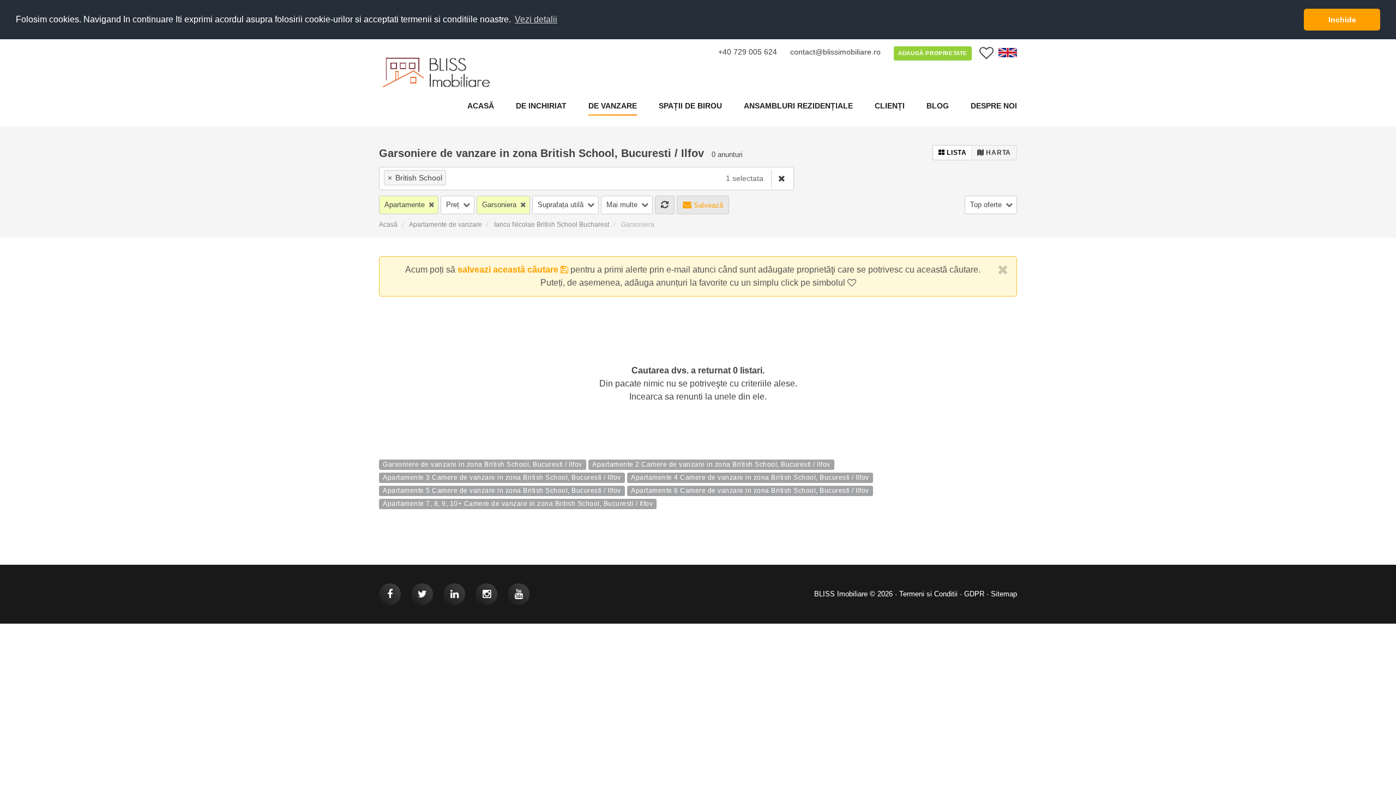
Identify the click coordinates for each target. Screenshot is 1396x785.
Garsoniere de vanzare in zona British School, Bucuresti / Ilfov (482, 465)
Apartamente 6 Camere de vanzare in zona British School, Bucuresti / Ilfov (750, 491)
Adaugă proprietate (932, 53)
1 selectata (744, 178)
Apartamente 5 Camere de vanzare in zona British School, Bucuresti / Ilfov (502, 491)
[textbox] (511, 177)
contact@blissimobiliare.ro (835, 51)
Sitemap (1004, 594)
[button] (408, 205)
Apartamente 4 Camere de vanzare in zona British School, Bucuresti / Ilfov (750, 478)
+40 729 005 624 (747, 51)
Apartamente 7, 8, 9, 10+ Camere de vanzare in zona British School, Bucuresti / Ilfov (518, 504)
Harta (997, 152)
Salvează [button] (707, 205)
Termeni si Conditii (928, 594)
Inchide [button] (1342, 19)
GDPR (974, 594)
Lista (956, 152)
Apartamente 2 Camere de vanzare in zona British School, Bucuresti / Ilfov (711, 465)
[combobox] (548, 178)
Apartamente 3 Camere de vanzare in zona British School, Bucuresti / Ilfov (502, 478)
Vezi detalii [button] (536, 19)
